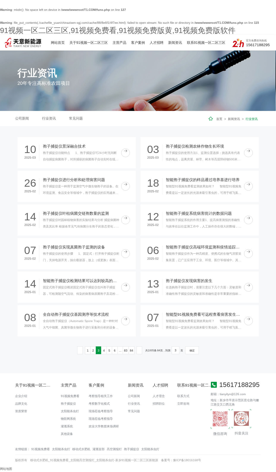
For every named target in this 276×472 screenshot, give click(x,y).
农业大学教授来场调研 (104, 426)
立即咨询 (183, 403)
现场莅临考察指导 (101, 411)
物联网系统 (68, 418)
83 (125, 350)
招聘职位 (159, 403)
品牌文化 (21, 403)
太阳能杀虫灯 (70, 411)
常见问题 (76, 118)
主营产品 (119, 42)
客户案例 (138, 42)
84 (131, 350)
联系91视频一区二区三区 (206, 42)
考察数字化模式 (99, 403)
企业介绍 (21, 396)
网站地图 (6, 468)
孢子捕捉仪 (68, 403)
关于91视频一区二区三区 (88, 42)
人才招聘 (156, 42)
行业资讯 (49, 118)
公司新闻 (22, 118)
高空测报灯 (114, 449)
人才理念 (159, 396)
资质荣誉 (21, 411)
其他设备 (67, 434)
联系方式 (183, 396)
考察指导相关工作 (101, 396)
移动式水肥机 (81, 449)
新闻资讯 (175, 42)
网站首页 (58, 42)
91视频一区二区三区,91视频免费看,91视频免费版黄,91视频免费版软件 (117, 30)
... (120, 350)
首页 (219, 119)
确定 (192, 350)
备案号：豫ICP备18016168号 (181, 460)
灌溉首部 (99, 449)
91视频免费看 (70, 396)
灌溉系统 (67, 426)
